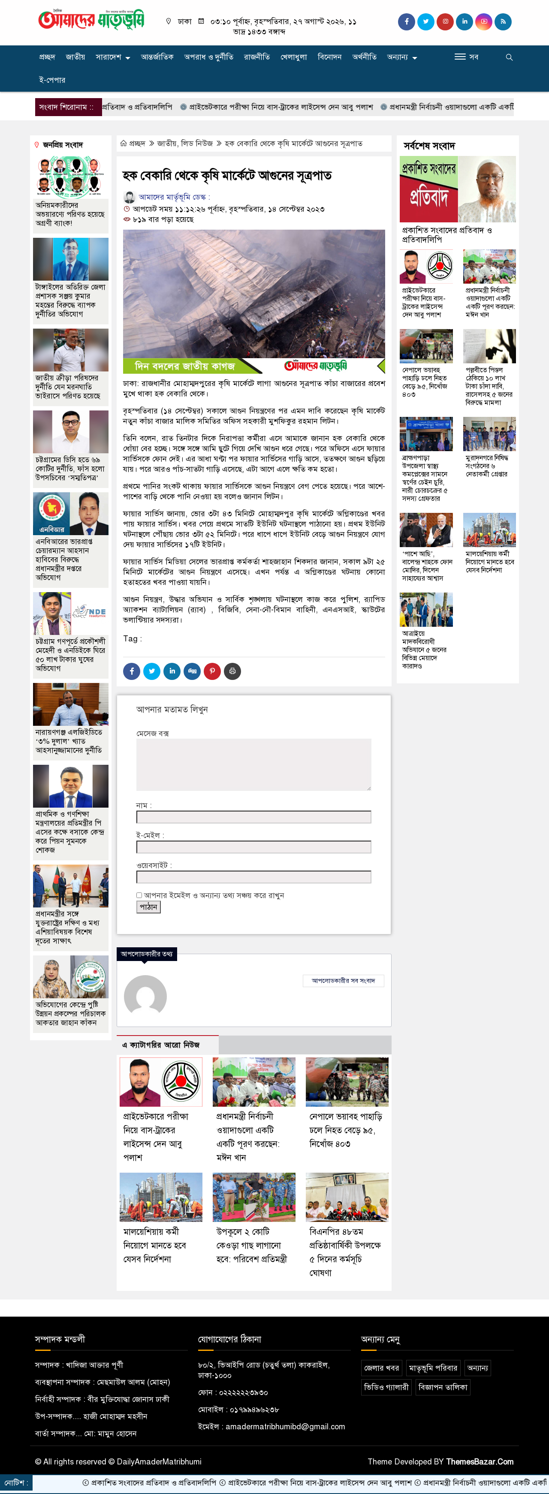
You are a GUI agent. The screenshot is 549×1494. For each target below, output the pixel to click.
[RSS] (503, 21)
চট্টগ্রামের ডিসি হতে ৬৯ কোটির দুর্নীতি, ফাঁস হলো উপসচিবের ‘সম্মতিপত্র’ (70, 468)
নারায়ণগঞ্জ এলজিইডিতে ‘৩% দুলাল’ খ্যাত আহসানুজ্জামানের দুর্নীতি (69, 741)
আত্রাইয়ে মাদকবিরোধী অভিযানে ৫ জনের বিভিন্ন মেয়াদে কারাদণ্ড (424, 650)
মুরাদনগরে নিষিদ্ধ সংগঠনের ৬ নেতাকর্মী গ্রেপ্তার (487, 466)
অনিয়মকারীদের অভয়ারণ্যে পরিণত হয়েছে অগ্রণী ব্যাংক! (70, 214)
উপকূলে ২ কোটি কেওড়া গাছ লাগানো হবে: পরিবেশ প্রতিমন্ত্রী (252, 1246)
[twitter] (425, 21)
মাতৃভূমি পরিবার (433, 1368)
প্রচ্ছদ (47, 57)
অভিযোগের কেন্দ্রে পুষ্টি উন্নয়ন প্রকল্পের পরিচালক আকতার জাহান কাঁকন (71, 1013)
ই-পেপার (52, 80)
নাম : (144, 805)
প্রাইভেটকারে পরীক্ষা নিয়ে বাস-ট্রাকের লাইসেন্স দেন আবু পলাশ (237, 107)
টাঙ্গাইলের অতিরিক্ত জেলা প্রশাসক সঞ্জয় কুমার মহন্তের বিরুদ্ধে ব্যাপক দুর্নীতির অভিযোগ (71, 301)
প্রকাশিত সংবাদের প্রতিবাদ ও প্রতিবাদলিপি (447, 235)
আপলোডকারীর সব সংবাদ (343, 981)
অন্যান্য (397, 57)
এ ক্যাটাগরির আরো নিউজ (161, 1045)
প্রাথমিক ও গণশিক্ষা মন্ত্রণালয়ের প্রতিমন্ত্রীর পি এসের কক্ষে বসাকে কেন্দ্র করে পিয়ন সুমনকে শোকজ (70, 832)
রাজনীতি (257, 57)
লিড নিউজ (197, 143)
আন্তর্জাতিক (157, 57)
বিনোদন (330, 57)
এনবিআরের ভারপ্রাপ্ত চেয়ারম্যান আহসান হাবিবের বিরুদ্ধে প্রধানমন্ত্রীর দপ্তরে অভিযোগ (64, 559)
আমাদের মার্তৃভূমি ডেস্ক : (173, 197)
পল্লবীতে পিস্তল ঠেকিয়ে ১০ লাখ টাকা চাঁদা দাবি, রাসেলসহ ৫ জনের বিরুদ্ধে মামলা (489, 386)
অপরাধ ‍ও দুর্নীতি (208, 57)
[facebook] (406, 21)
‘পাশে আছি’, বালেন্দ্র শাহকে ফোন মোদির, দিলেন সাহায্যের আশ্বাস (427, 566)
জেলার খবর (381, 1368)
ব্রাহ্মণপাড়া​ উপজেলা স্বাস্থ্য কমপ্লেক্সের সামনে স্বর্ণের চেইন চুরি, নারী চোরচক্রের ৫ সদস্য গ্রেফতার (425, 478)
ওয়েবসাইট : (154, 865)
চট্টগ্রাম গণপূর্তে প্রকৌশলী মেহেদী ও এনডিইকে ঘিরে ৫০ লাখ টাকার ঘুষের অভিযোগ (71, 655)
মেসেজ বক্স (152, 733)
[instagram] (445, 21)
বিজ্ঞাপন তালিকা (443, 1387)
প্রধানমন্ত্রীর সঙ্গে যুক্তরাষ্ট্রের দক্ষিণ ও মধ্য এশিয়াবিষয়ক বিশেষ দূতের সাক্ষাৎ (68, 928)
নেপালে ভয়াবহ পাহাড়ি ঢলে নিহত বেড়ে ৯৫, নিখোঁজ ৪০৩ (346, 1130)
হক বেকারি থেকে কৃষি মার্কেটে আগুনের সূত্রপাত (293, 143)
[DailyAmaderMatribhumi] (91, 19)
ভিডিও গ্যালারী (386, 1387)
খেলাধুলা (294, 57)
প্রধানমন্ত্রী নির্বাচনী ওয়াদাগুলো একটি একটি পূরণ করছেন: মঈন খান (444, 107)
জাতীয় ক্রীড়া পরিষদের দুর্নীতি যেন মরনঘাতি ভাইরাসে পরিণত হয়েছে (68, 387)
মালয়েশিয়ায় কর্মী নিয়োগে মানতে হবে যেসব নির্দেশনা (155, 1246)
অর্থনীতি (365, 57)
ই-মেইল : (150, 835)
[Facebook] (131, 671)
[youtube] (483, 21)
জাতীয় (75, 57)
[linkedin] (464, 21)
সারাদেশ (108, 57)
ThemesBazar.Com (480, 1462)
